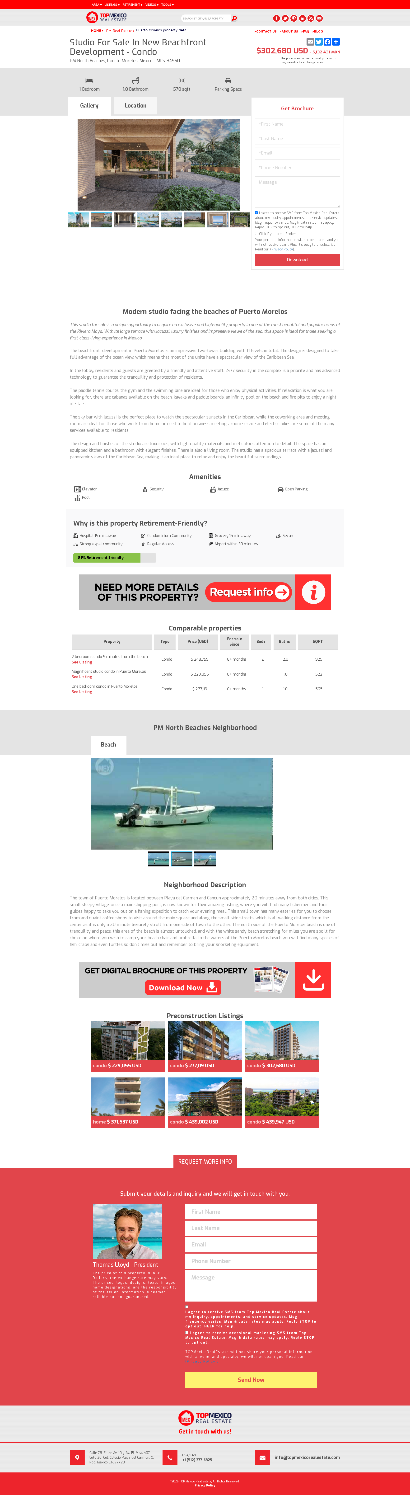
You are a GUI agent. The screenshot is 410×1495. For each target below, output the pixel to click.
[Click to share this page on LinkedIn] (302, 18)
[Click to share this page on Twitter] (285, 18)
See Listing (82, 662)
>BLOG (317, 31)
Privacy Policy (282, 249)
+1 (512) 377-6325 (197, 1460)
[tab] (89, 106)
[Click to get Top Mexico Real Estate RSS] (311, 18)
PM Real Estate (119, 30)
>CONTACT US (265, 31)
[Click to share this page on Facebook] (276, 18)
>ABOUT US (289, 31)
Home (96, 30)
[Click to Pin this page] (294, 18)
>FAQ (305, 31)
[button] (245, 123)
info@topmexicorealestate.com (307, 1457)
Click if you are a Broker (277, 234)
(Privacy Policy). (201, 1361)
